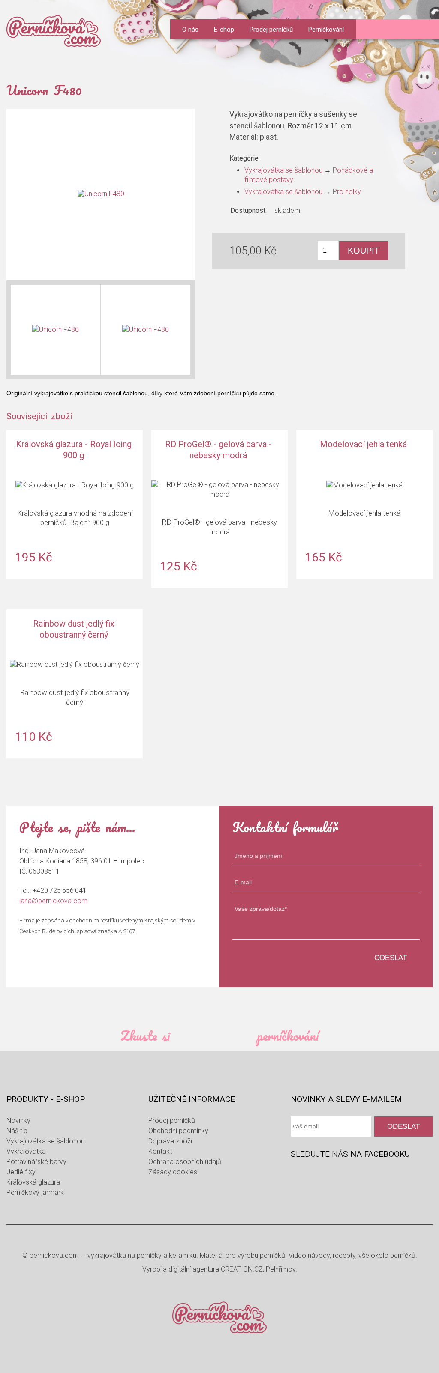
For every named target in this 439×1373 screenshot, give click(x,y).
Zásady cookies (172, 1172)
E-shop (224, 29)
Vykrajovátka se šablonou (283, 170)
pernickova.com (54, 1255)
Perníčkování (326, 29)
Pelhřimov (280, 1269)
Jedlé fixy (21, 1172)
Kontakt (160, 1151)
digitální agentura (193, 1269)
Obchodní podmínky (178, 1131)
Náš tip (16, 1131)
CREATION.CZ (242, 1269)
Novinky (18, 1120)
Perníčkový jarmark (35, 1192)
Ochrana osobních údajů (184, 1162)
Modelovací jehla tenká (364, 504)
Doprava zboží (170, 1141)
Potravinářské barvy (36, 1162)
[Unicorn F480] (100, 194)
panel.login (371, 30)
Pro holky (347, 192)
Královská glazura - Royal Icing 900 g (74, 504)
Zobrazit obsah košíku (424, 29)
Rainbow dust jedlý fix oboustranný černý (74, 683)
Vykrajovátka (26, 1151)
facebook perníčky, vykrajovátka (298, 1174)
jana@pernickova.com (53, 901)
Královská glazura (33, 1182)
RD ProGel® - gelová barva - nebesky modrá (219, 509)
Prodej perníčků (271, 29)
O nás (190, 29)
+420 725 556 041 (60, 890)
